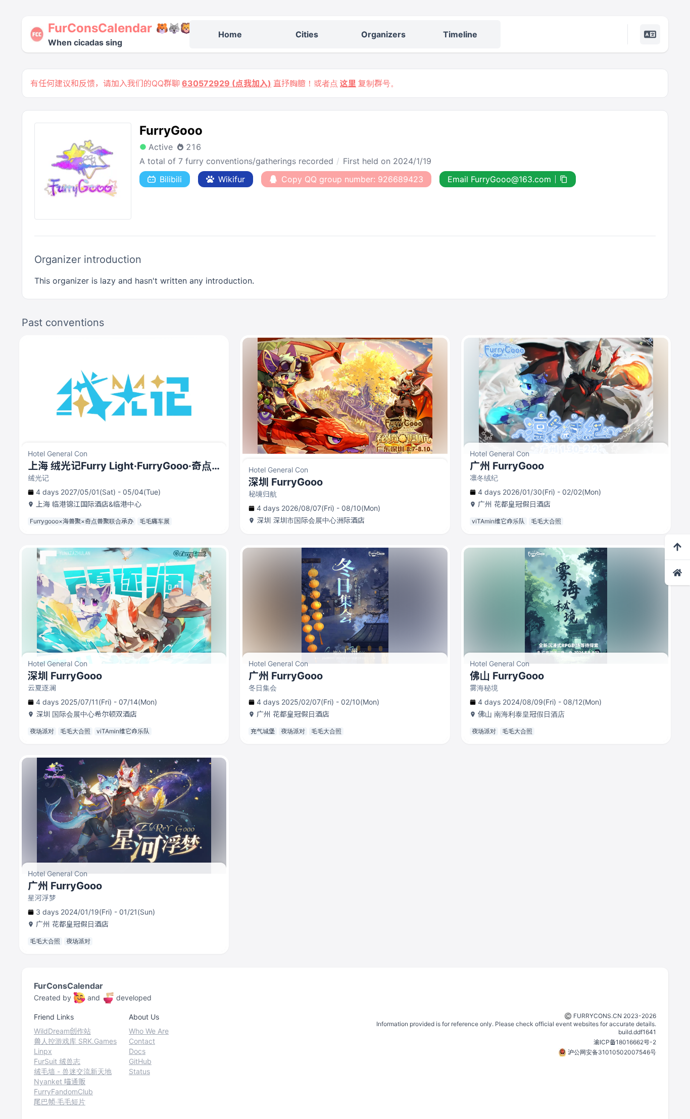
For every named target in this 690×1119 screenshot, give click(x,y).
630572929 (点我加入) (226, 83)
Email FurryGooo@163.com (499, 179)
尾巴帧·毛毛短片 (59, 1101)
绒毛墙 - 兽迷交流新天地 (73, 1071)
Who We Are (149, 1031)
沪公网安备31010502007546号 (612, 1052)
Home (230, 34)
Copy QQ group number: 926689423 (352, 179)
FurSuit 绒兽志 (57, 1061)
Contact (142, 1041)
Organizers (383, 34)
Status (139, 1071)
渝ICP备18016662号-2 (625, 1042)
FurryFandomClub (63, 1091)
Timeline (460, 34)
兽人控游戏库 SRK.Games (75, 1041)
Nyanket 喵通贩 (59, 1081)
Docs (137, 1051)
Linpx (43, 1051)
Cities (306, 34)
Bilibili (171, 179)
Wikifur (231, 179)
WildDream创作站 (62, 1031)
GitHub (140, 1061)
